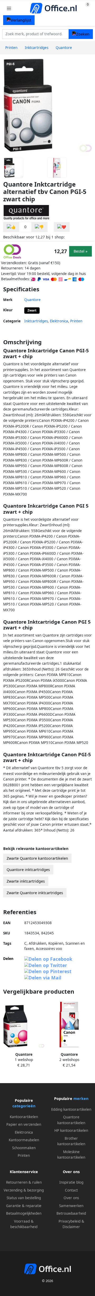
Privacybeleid (69, 1221)
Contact (71, 1190)
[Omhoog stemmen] (11, 227)
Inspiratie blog (71, 1182)
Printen (76, 321)
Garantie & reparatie (23, 1205)
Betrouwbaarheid (71, 1213)
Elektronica (59, 321)
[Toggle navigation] (9, 8)
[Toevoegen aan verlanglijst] (62, 227)
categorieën (23, 1105)
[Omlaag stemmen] (39, 227)
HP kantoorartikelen (71, 1130)
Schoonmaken (24, 1147)
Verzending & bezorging (24, 1190)
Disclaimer (71, 1226)
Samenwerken (71, 1205)
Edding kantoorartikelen (71, 1109)
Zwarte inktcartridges (26, 881)
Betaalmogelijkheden (23, 1213)
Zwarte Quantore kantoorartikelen (37, 858)
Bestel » (80, 251)
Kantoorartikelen (24, 1116)
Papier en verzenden (23, 1124)
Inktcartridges (36, 321)
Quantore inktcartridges (28, 869)
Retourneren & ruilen (24, 1182)
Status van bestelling (24, 1197)
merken (80, 1098)
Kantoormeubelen (24, 1140)
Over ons (71, 1197)
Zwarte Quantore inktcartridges (35, 892)
